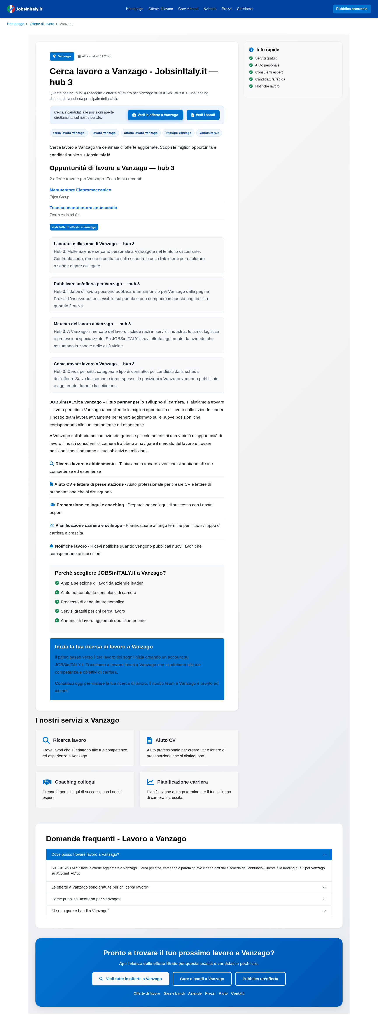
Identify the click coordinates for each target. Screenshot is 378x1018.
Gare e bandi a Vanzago (202, 979)
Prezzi (227, 9)
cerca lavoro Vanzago (69, 132)
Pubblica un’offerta (260, 979)
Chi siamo (245, 9)
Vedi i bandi (205, 115)
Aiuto (223, 993)
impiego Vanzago (178, 132)
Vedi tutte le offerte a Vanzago (74, 227)
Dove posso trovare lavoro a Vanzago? (85, 854)
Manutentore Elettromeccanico (80, 190)
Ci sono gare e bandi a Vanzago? (80, 911)
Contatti (237, 993)
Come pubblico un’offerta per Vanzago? (86, 899)
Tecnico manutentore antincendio (83, 207)
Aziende (210, 9)
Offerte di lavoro (161, 9)
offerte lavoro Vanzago (141, 132)
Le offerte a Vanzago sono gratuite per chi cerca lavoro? (100, 887)
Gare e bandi (188, 9)
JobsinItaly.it (209, 132)
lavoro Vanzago (104, 132)
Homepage (134, 9)
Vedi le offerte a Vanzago (158, 115)
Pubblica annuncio (352, 9)
